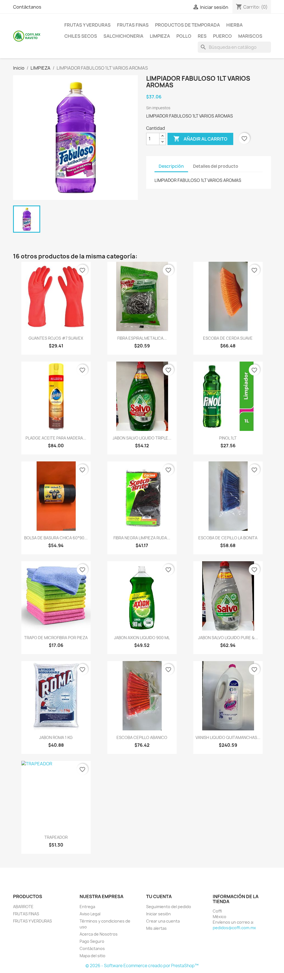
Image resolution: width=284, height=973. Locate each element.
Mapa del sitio (92, 955)
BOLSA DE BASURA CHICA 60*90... (56, 537)
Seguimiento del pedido (168, 906)
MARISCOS (250, 36)
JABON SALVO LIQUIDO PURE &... (228, 637)
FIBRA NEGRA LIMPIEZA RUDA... (141, 537)
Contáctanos (27, 7)
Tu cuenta (159, 896)
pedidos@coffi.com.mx (234, 927)
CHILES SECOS (80, 36)
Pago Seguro (92, 941)
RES (202, 36)
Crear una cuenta (163, 921)
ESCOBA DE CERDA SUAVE (228, 338)
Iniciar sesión (158, 913)
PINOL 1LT (228, 438)
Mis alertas (156, 928)
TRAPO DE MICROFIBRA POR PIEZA (56, 637)
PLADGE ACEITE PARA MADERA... (56, 438)
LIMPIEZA (160, 36)
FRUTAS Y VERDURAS (87, 25)
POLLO (183, 36)
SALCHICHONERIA (123, 36)
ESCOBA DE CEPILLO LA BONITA (227, 537)
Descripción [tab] (171, 166)
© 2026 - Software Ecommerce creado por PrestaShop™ (142, 966)
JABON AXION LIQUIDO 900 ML (142, 637)
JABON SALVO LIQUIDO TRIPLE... (142, 438)
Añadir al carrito (200, 138)
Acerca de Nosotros (99, 934)
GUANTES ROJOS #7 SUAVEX (56, 338)
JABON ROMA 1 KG (56, 737)
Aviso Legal (90, 913)
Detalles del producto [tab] (215, 166)
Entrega (87, 906)
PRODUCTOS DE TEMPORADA (187, 25)
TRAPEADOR (56, 837)
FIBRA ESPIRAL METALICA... (142, 338)
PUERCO (222, 36)
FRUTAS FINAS (133, 25)
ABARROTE (23, 906)
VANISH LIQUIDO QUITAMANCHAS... (228, 737)
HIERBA (234, 25)
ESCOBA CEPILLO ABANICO (141, 737)
